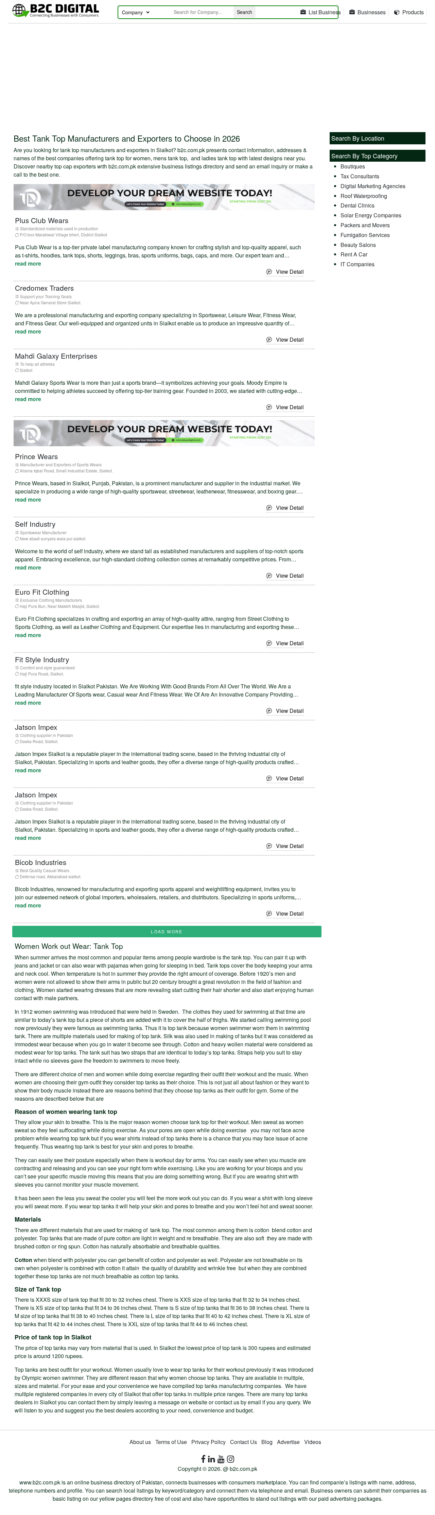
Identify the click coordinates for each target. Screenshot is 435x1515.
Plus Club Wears (41, 220)
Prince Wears (36, 456)
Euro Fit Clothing (42, 592)
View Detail (288, 271)
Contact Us (243, 1442)
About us (140, 1442)
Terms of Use (171, 1442)
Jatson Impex (36, 727)
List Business (325, 12)
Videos (312, 1442)
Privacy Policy (208, 1442)
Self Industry (35, 524)
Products (413, 12)
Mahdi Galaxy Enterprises (56, 355)
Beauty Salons (358, 245)
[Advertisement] (217, 74)
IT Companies (358, 264)
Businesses (372, 12)
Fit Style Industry (42, 659)
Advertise (288, 1442)
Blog (267, 1442)
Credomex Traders (44, 288)
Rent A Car (354, 254)
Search (244, 11)
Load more (167, 931)
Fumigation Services (365, 235)
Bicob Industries (40, 862)
